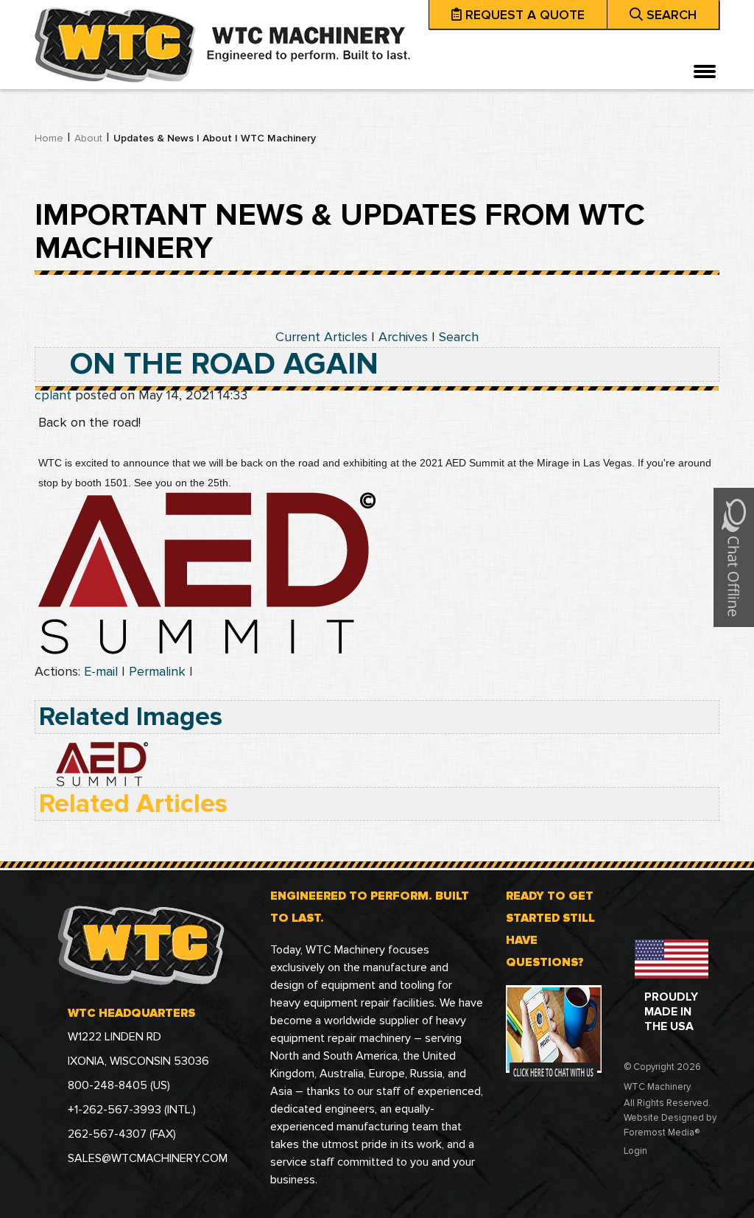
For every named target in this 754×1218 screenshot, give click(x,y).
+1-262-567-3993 (116, 1109)
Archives (403, 337)
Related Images (130, 717)
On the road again (224, 364)
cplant (53, 395)
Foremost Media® (662, 1132)
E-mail (101, 671)
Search (459, 337)
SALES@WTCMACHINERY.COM (148, 1158)
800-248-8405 (109, 1085)
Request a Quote (525, 15)
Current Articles (321, 337)
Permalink (157, 671)
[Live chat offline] (733, 556)
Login (635, 1151)
